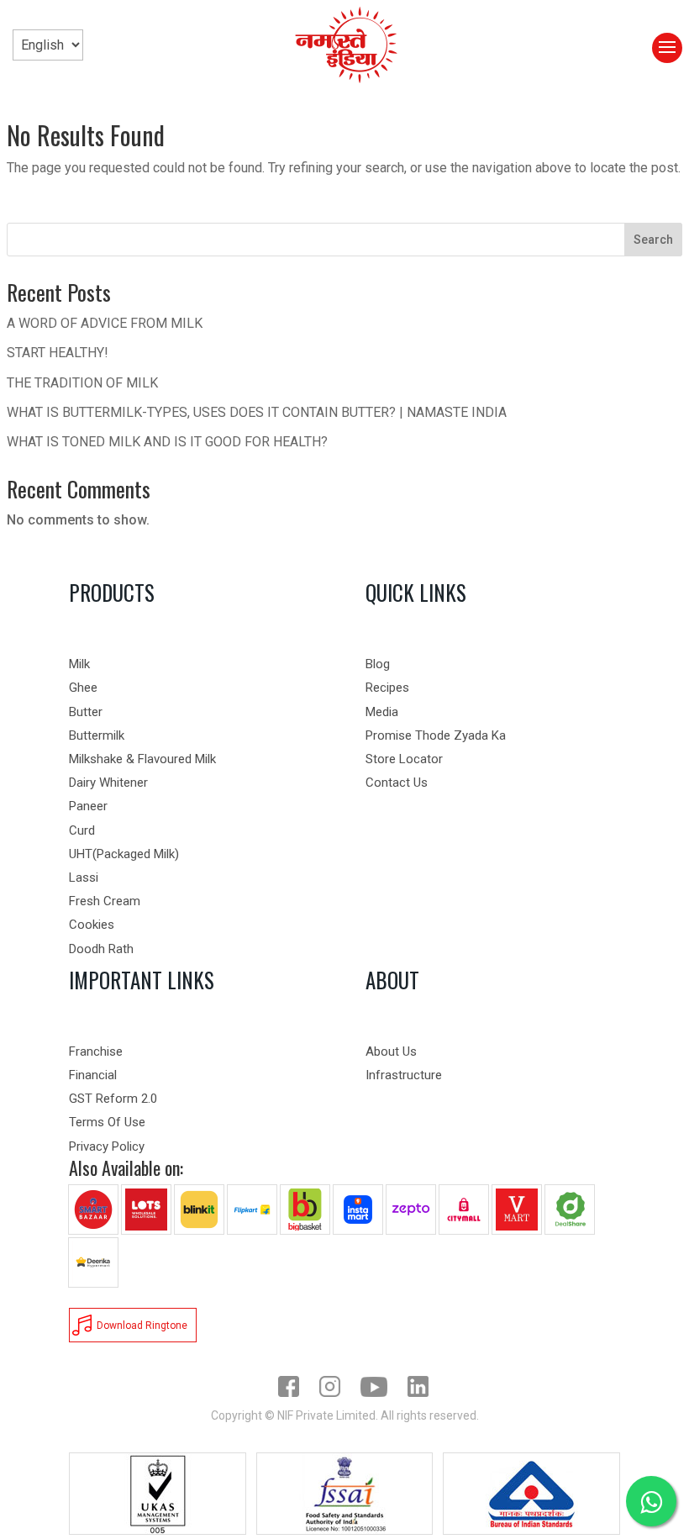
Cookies (91, 924)
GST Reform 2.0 (113, 1098)
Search (653, 239)
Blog (378, 664)
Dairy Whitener (108, 782)
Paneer (88, 806)
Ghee (83, 687)
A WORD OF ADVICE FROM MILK (104, 323)
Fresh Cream (104, 901)
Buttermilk (96, 735)
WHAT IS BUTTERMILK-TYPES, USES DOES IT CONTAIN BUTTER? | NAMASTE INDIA (257, 412)
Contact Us (397, 782)
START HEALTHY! (57, 353)
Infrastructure (404, 1075)
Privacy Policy (107, 1146)
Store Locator (404, 759)
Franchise (96, 1051)
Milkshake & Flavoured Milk (142, 759)
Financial (93, 1075)
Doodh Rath (101, 949)
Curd (82, 830)
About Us (391, 1051)
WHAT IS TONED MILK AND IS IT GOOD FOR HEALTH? (167, 442)
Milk (79, 664)
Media (382, 711)
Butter (86, 711)
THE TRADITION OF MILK (82, 383)
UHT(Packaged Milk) (124, 854)
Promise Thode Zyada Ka (436, 735)
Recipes (387, 687)
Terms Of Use (107, 1122)
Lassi (83, 877)
